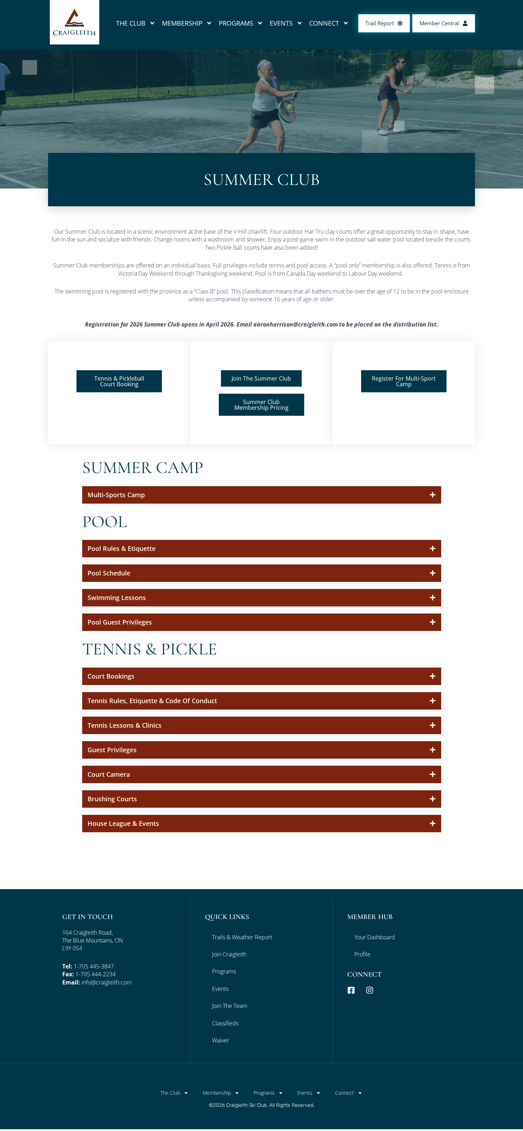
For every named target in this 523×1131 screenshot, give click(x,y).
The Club (131, 23)
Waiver (220, 1040)
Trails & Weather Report (242, 937)
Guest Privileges (112, 749)
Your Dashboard (374, 937)
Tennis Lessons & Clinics (125, 725)
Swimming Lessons (117, 597)
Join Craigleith (229, 954)
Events (281, 23)
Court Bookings (111, 676)
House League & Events (123, 823)
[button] (261, 495)
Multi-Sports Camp (116, 494)
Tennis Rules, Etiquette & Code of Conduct (152, 700)
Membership (182, 23)
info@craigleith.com (106, 982)
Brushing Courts (112, 799)
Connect (324, 23)
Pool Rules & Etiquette (121, 548)
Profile (362, 954)
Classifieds (225, 1023)
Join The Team (229, 1006)
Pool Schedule (109, 573)
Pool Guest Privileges (120, 622)
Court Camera (109, 774)
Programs (236, 23)
